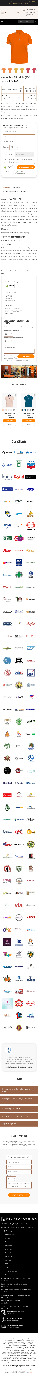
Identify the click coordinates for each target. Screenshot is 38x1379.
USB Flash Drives (6, 1358)
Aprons (23, 1339)
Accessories (9, 1339)
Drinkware (19, 1347)
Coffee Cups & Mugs (29, 1344)
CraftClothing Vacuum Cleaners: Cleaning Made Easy (15, 1295)
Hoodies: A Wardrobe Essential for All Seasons (14, 1284)
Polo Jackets (17, 1353)
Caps (13, 1344)
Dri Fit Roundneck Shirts (9, 1347)
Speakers (25, 1355)
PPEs (34, 1353)
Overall (26, 1352)
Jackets (32, 1350)
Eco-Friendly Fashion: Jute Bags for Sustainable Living (16, 1289)
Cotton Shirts (16, 1345)
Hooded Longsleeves (19, 1350)
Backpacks (29, 1339)
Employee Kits (9, 1348)
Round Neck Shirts (17, 1355)
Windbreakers (18, 1360)
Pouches (30, 1353)
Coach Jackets (19, 1344)
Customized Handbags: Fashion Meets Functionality (15, 1278)
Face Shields (23, 1348)
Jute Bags (9, 1352)
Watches (12, 1360)
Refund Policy (8, 1253)
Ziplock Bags (18, 1362)
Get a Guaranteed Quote (26, 167)
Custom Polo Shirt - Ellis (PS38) (9, 414)
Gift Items (30, 1348)
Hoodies (27, 1350)
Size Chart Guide (9, 1256)
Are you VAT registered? (9, 1124)
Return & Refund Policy (15, 311)
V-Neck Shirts (15, 1358)
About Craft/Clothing (10, 1234)
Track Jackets (20, 1357)
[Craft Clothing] (11, 13)
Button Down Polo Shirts (27, 1342)
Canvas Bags (7, 1344)
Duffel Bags (25, 1347)
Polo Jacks (10, 1353)
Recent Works (8, 1260)
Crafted (31, 1372)
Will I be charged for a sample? (11, 1109)
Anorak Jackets (16, 1339)
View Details (9, 424)
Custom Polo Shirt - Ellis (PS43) (28, 414)
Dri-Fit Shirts (33, 1345)
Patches (4, 1353)
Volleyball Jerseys (32, 1358)
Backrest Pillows (8, 1340)
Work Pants (33, 1360)
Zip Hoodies (10, 1362)
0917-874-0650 (30, 12)
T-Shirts (30, 1355)
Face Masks (16, 1348)
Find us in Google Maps (11, 1271)
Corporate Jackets (6, 1345)
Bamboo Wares (20, 1340)
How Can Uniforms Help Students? (10, 1301)
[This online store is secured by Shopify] (8, 167)
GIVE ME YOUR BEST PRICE (19, 1195)
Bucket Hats (17, 1342)
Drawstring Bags (24, 1345)
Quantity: (6, 147)
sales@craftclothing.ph (10, 297)
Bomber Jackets (9, 1342)
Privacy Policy (8, 1245)
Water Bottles (5, 1360)
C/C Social (7, 1264)
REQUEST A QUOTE (9, 420)
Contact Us (8, 1238)
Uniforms (33, 1357)
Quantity (8, 1175)
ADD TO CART (26, 356)
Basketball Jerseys (29, 1340)
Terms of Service (9, 1242)
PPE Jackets (9, 1355)
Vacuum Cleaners (26, 1362)
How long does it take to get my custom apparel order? (17, 1100)
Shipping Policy (9, 313)
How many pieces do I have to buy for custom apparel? (16, 1090)
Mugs (22, 1352)
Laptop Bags (17, 1352)
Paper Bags (32, 1352)
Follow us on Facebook (10, 1275)
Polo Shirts (24, 1353)
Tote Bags (13, 1357)
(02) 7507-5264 (30, 15)
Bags (14, 1340)
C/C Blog (7, 1267)
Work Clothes (26, 1360)
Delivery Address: (8, 154)
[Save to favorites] (15, 395)
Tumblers (27, 1357)
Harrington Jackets (8, 1350)
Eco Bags (32, 1347)
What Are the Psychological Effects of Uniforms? (14, 1306)
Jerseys (4, 1352)
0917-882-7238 (30, 9)
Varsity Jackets (22, 1358)
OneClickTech (19, 1374)
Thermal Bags (6, 1357)
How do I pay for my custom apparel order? (15, 1116)
